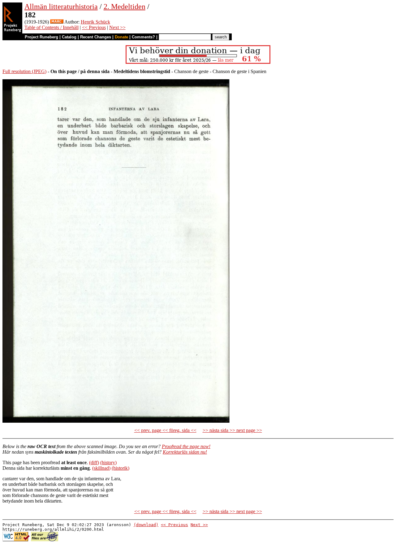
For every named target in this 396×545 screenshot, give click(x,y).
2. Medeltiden (124, 6)
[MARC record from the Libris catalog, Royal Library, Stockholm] (56, 21)
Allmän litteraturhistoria (61, 6)
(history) (108, 462)
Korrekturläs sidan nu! (185, 452)
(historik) (120, 468)
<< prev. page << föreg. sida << (165, 430)
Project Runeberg (41, 37)
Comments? (143, 37)
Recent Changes (95, 37)
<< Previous (94, 27)
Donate (121, 37)
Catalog (69, 37)
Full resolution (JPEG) (24, 71)
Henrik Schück (95, 21)
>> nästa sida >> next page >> (232, 430)
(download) (146, 524)
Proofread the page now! (186, 446)
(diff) (94, 462)
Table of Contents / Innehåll (51, 27)
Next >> (117, 27)
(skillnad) (101, 468)
